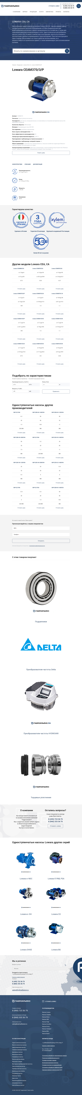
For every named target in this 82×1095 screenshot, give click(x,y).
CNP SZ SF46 (16, 412)
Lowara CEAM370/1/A (57, 293)
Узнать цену (41, 153)
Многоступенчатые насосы (19, 1045)
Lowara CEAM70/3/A (57, 268)
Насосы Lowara (46, 1012)
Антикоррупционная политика (50, 1062)
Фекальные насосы (17, 1054)
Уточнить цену (21, 288)
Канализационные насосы (19, 1080)
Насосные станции (17, 1061)
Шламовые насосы (17, 1083)
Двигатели (15, 1078)
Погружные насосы (17, 1073)
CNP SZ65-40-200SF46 (38, 462)
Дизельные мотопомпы (18, 1071)
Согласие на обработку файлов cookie (52, 1067)
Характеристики (17, 164)
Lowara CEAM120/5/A (38, 343)
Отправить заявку (54, 6)
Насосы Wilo (45, 1031)
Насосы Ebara (45, 1017)
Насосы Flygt (45, 1021)
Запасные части (16, 1075)
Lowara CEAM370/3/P (19, 293)
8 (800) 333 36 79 (68, 8)
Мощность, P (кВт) (17, 388)
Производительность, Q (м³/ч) (20, 382)
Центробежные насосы (18, 1085)
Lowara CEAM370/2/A (38, 293)
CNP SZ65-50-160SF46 (58, 437)
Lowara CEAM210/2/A (19, 343)
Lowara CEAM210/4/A (38, 318)
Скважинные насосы (17, 1056)
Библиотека (49, 11)
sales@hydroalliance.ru (68, 4)
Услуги (41, 11)
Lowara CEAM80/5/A (18, 268)
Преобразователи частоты (19, 1068)
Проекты (58, 11)
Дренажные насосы (17, 1052)
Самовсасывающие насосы (19, 1049)
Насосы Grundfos (46, 1024)
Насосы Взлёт (46, 1033)
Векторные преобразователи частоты (22, 1064)
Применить (56, 391)
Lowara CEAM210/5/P (19, 318)
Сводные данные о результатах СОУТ (52, 1070)
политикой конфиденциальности (37, 545)
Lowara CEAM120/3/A (57, 343)
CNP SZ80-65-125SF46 (58, 412)
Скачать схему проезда (18, 977)
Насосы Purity (46, 1026)
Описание (28, 164)
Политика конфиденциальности (50, 1058)
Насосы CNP (45, 1019)
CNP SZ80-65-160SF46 (38, 412)
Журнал (25, 11)
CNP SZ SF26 (35, 487)
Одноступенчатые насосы (19, 1042)
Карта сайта (31, 1090)
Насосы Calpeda (46, 1014)
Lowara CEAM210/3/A (57, 318)
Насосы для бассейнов (18, 1059)
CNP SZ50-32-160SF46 (58, 462)
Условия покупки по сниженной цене (52, 1065)
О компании (16, 11)
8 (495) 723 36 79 (68, 6)
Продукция (33, 11)
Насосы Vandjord (46, 1028)
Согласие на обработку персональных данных (54, 1055)
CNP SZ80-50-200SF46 (19, 437)
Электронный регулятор (18, 1066)
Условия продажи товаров (49, 1060)
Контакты (66, 11)
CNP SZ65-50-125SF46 (19, 462)
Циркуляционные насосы (19, 1047)
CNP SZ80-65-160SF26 (58, 487)
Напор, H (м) (45, 382)
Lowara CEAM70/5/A (37, 268)
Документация (37, 164)
